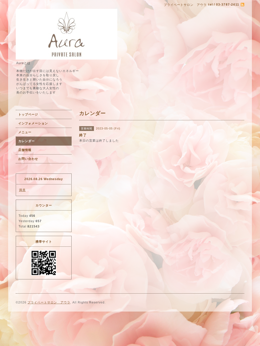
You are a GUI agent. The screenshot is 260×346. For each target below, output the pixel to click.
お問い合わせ (28, 159)
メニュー (24, 132)
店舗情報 (24, 150)
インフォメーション (33, 123)
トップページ (28, 114)
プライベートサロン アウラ (48, 302)
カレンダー (26, 141)
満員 (22, 190)
